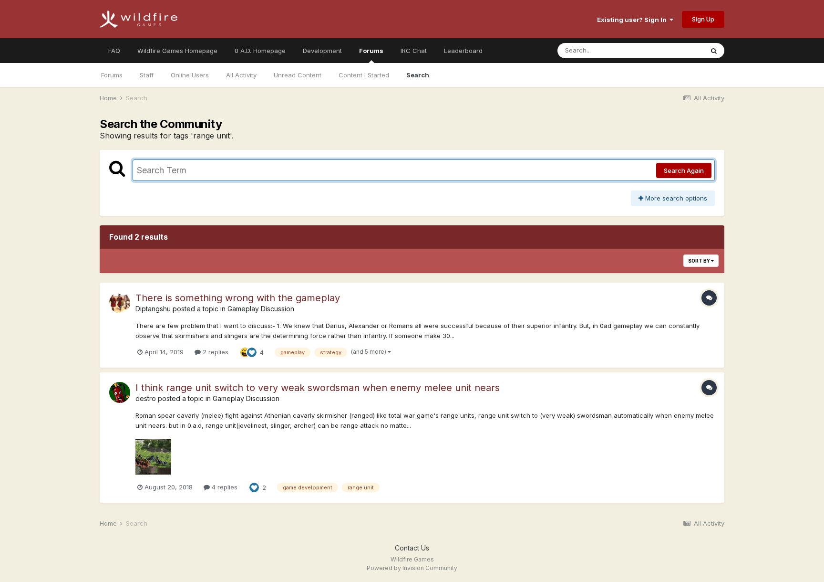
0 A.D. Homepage (260, 50)
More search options (675, 198)
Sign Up (703, 19)
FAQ (114, 50)
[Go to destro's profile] (119, 392)
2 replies (214, 352)
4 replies (223, 487)
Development (322, 50)
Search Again (684, 170)
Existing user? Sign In (633, 19)
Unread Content (297, 75)
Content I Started (364, 75)
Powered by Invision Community (412, 567)
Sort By (699, 261)
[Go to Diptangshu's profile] (119, 302)
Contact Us (412, 548)
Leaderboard (463, 50)
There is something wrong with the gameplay (237, 298)
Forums (371, 50)
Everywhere (673, 50)
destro (145, 398)
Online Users (190, 75)
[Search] (713, 50)
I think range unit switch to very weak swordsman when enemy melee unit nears (317, 387)
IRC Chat (414, 50)
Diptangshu (153, 309)
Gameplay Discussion (260, 309)
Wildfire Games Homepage (177, 50)
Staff (147, 75)
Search (417, 75)
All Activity (241, 75)
